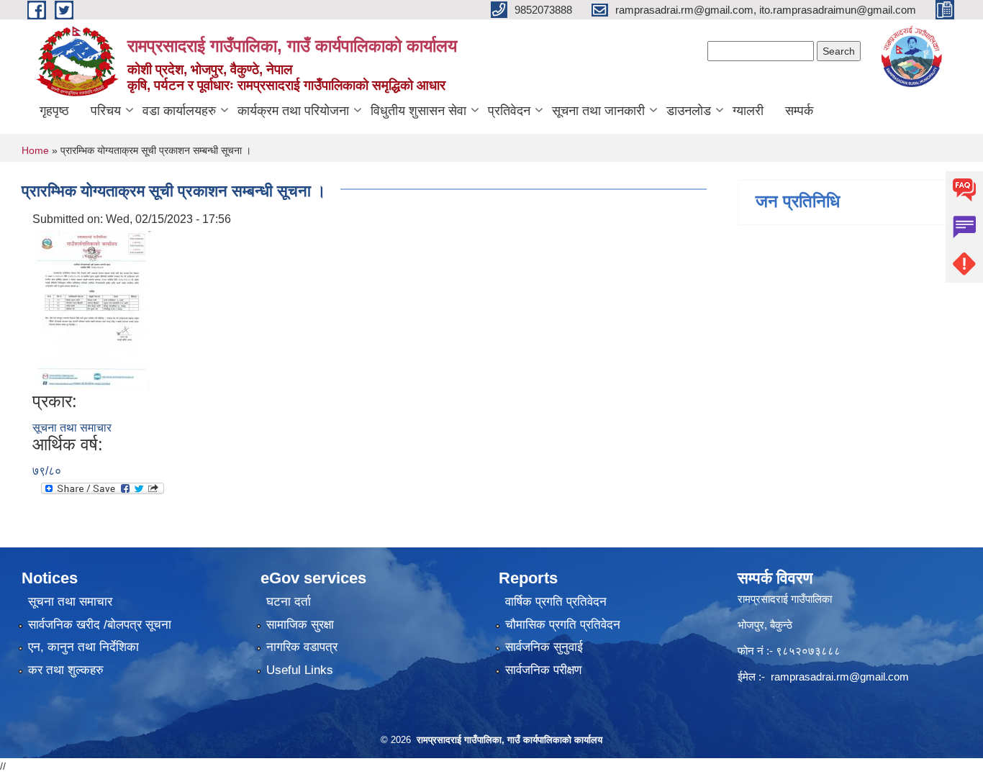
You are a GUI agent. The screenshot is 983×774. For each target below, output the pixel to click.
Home (35, 150)
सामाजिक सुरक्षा (300, 625)
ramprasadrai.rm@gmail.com (840, 676)
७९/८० (46, 471)
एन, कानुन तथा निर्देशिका (83, 647)
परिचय (106, 111)
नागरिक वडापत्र (302, 647)
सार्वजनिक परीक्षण (543, 670)
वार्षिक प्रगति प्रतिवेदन (556, 602)
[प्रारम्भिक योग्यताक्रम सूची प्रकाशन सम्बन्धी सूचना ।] (93, 309)
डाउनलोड (688, 111)
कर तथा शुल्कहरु (66, 670)
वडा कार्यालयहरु (179, 111)
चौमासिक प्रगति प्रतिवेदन (562, 625)
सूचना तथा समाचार (72, 428)
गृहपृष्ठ (54, 111)
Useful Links (299, 670)
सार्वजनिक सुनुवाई (544, 647)
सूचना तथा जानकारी (598, 111)
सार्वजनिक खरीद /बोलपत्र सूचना (99, 625)
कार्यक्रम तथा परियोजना (293, 111)
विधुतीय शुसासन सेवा (418, 111)
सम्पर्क (799, 111)
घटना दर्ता (288, 602)
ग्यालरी (748, 111)
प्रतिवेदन (509, 111)
